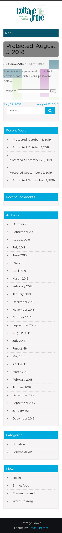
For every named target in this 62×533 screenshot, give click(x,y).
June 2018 (20, 348)
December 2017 (23, 395)
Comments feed (24, 493)
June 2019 (20, 255)
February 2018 (23, 379)
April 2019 (19, 270)
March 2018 (21, 372)
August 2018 (21, 333)
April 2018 (19, 364)
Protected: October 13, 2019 (32, 139)
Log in (17, 477)
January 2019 (22, 294)
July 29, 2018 (12, 104)
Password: (10, 91)
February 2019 (23, 286)
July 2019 (19, 247)
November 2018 (24, 309)
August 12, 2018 (48, 104)
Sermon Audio (22, 452)
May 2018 (19, 356)
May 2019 (19, 263)
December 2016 (23, 418)
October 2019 (22, 224)
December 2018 (24, 302)
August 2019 (21, 239)
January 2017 (22, 410)
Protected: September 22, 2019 (30, 172)
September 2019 (24, 232)
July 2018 (19, 340)
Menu (9, 33)
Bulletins (19, 444)
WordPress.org (23, 501)
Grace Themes (38, 528)
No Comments (34, 63)
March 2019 (20, 278)
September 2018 (24, 325)
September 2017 (24, 403)
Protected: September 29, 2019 (30, 160)
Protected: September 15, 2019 (34, 180)
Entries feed (21, 485)
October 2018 (22, 317)
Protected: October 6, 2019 (31, 147)
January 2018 (22, 387)
